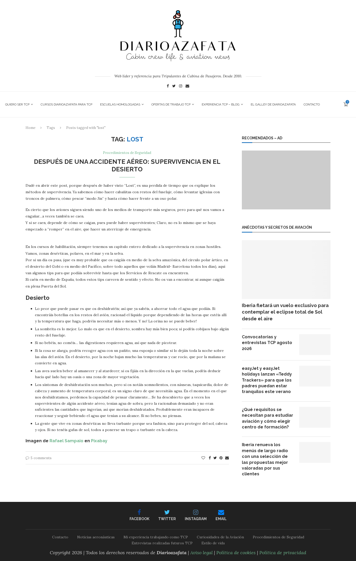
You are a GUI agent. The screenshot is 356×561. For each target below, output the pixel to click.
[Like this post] (203, 458)
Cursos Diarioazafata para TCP (66, 104)
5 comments (41, 458)
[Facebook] (168, 86)
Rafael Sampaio (66, 440)
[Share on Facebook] (210, 458)
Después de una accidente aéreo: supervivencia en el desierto (127, 165)
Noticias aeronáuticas (96, 537)
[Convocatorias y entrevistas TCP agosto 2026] (314, 344)
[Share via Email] (227, 458)
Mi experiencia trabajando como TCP (156, 537)
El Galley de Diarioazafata (273, 104)
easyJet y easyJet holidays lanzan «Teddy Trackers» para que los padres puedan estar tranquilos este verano (267, 380)
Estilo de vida (213, 543)
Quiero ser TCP (17, 104)
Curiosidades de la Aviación (220, 537)
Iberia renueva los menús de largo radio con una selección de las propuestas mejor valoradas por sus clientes (265, 459)
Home (30, 128)
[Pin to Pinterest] (221, 458)
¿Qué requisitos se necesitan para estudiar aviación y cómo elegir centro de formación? (267, 418)
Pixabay (99, 440)
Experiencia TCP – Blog (221, 104)
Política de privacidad (282, 553)
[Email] (187, 86)
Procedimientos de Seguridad (127, 153)
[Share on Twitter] (215, 458)
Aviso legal (201, 553)
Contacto (312, 104)
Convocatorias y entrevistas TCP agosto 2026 (267, 342)
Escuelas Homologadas (120, 104)
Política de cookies (236, 553)
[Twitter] (174, 86)
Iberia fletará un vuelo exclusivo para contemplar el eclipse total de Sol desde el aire (285, 312)
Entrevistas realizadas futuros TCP (162, 543)
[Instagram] (180, 86)
